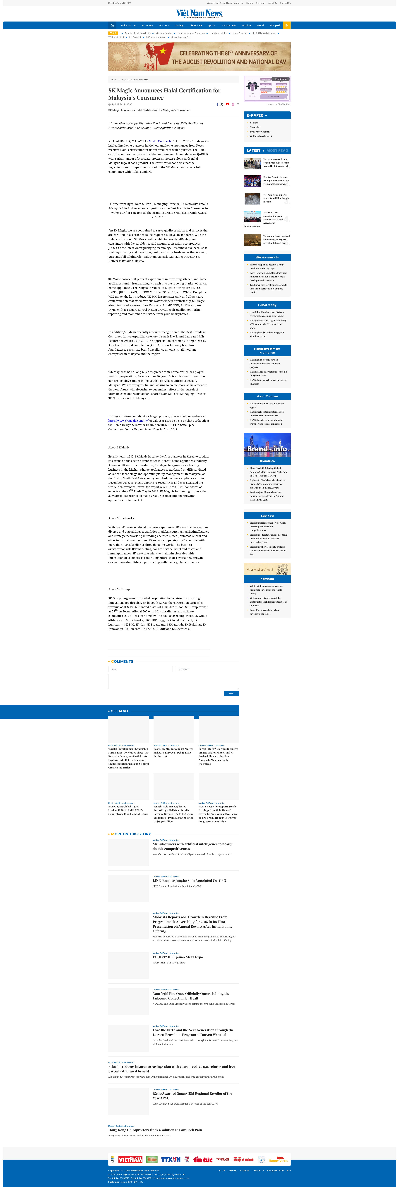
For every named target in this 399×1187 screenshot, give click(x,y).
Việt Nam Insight (116, 37)
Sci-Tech (164, 25)
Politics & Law (128, 25)
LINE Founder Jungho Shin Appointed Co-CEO (189, 880)
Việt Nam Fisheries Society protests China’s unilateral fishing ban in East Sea (268, 550)
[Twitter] (222, 104)
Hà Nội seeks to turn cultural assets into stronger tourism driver (267, 413)
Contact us (258, 1170)
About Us (272, 3)
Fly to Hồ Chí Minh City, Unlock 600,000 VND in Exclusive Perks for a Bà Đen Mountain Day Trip (268, 472)
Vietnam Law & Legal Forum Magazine (225, 3)
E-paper (255, 115)
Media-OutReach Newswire (134, 79)
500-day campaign (156, 37)
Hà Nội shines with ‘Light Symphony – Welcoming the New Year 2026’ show (268, 324)
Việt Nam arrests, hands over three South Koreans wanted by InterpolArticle (276, 163)
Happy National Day (180, 37)
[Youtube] (228, 104)
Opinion (246, 25)
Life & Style (196, 25)
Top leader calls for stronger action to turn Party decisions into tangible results (268, 288)
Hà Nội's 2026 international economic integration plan (268, 373)
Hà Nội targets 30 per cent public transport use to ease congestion (266, 422)
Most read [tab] (277, 150)
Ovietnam (260, 3)
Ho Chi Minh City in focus (264, 33)
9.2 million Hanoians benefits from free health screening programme (267, 314)
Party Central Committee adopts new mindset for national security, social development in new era (268, 276)
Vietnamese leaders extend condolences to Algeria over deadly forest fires (276, 239)
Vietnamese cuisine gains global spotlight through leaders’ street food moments (268, 602)
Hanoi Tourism (240, 33)
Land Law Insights (218, 33)
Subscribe (255, 127)
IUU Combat (135, 37)
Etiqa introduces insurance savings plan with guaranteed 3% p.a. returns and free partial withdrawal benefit (171, 1068)
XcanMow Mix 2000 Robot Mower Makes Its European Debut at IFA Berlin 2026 (173, 752)
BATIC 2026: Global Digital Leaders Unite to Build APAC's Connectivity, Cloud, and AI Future (128, 810)
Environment (229, 25)
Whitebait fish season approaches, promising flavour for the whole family (267, 590)
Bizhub (249, 3)
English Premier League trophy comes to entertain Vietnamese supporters (276, 180)
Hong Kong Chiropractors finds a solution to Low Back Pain (155, 1129)
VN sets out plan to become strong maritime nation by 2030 (267, 266)
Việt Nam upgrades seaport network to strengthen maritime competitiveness (268, 526)
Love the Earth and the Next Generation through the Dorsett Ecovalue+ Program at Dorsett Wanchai (193, 1032)
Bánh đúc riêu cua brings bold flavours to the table (264, 612)
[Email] (238, 104)
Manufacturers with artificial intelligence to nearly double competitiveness (192, 846)
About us (244, 1170)
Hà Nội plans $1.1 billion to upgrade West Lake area (267, 334)
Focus (113, 33)
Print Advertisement (260, 131)
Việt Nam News (199, 13)
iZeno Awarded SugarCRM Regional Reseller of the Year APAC (192, 1095)
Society (179, 25)
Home (114, 79)
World (260, 25)
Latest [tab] (254, 150)
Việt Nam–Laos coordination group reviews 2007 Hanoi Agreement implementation (263, 219)
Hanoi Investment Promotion (191, 33)
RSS (289, 1170)
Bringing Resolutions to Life (138, 33)
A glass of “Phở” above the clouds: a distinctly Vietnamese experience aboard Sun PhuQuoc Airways (267, 484)
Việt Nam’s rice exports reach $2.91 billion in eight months (276, 198)
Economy (147, 25)
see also (119, 711)
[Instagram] (233, 104)
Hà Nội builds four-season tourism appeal (267, 405)
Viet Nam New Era (164, 33)
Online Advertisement (261, 136)
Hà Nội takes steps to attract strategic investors (268, 381)
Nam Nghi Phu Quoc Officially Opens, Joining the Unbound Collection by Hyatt (191, 995)
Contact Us (285, 3)
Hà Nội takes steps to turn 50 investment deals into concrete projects (265, 363)
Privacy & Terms (275, 1170)
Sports (212, 25)
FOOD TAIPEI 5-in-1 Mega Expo (178, 957)
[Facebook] (217, 104)
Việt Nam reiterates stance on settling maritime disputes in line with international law (268, 538)
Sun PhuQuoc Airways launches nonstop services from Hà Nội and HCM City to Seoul (267, 496)
